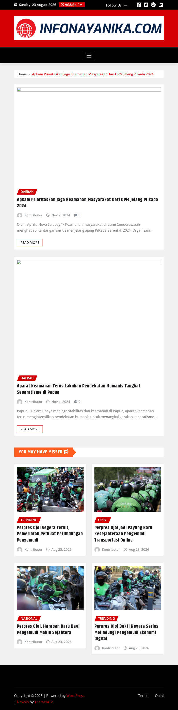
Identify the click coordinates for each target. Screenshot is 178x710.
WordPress (75, 695)
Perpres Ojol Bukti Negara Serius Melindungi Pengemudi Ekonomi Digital (126, 633)
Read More (29, 242)
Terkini (143, 695)
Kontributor (33, 215)
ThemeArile (44, 702)
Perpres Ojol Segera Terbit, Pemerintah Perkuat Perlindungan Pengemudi (50, 534)
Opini (159, 695)
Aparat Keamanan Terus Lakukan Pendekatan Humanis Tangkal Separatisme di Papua (78, 389)
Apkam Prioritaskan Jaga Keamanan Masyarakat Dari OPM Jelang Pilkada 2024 (93, 74)
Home (22, 74)
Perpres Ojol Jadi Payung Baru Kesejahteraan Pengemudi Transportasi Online (123, 534)
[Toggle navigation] (89, 55)
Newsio (23, 702)
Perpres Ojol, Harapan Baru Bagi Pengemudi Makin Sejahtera (48, 629)
